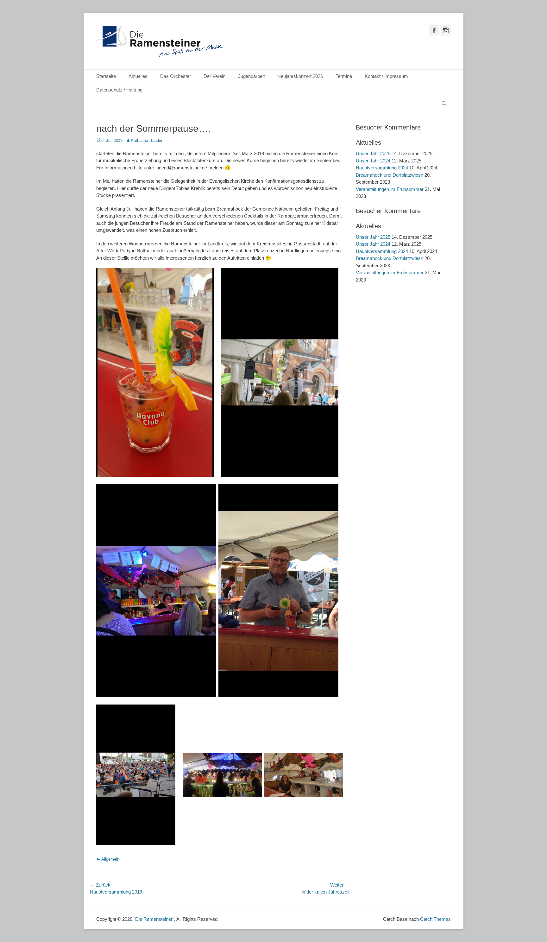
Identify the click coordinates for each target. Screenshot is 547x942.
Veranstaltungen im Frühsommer (390, 189)
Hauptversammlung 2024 (382, 167)
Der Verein (214, 76)
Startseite (106, 76)
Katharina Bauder (146, 140)
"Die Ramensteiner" (154, 919)
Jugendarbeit (251, 76)
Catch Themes (435, 919)
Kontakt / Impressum (386, 76)
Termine (344, 76)
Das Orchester (175, 76)
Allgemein (110, 859)
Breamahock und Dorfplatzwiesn (389, 175)
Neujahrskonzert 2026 (300, 76)
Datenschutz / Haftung (119, 89)
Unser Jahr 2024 (373, 160)
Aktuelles (138, 76)
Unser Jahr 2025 (373, 153)
